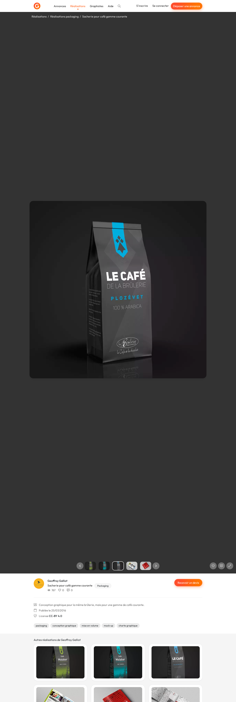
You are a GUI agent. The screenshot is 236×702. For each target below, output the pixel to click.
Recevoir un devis (188, 582)
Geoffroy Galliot (57, 580)
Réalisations (77, 6)
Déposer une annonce (186, 6)
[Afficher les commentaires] (221, 565)
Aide (111, 6)
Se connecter (160, 5)
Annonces (60, 6)
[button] (80, 565)
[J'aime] (213, 565)
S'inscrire (142, 5)
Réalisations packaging (64, 16)
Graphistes (96, 6)
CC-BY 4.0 (55, 616)
